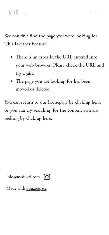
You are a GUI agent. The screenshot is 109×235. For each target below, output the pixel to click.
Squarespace (36, 188)
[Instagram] (47, 176)
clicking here (87, 102)
